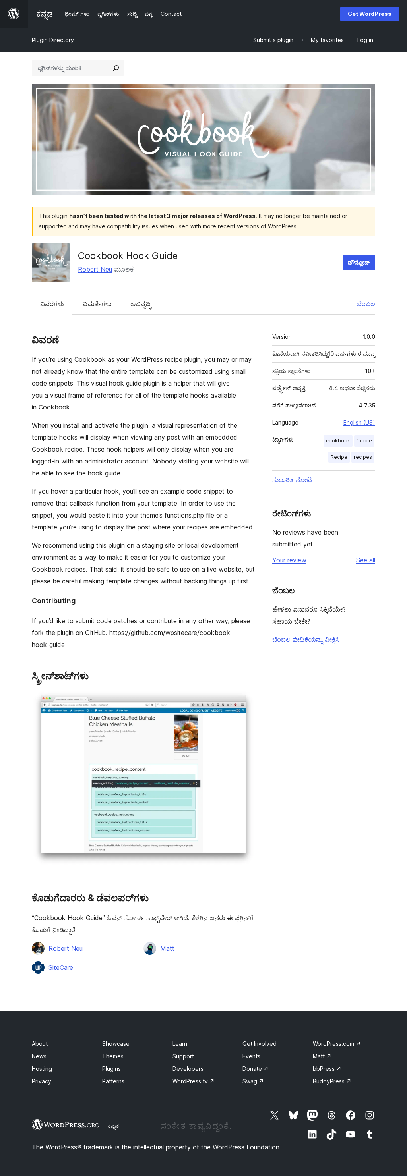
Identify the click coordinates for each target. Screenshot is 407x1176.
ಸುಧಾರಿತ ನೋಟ (292, 480)
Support (183, 1056)
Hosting (42, 1068)
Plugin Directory (53, 40)
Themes (113, 1056)
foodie (364, 441)
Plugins (111, 1068)
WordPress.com (337, 1043)
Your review (289, 560)
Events (251, 1056)
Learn (179, 1043)
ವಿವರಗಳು (52, 304)
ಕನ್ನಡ (113, 1125)
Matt (167, 948)
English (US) (359, 422)
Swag (253, 1081)
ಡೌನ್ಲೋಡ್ (359, 262)
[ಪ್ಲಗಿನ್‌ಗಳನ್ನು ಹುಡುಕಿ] (116, 68)
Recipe (339, 457)
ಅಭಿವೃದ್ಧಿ (140, 304)
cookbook (338, 441)
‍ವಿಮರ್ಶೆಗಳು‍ (97, 304)
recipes (363, 457)
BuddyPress (332, 1081)
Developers (188, 1068)
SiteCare (60, 967)
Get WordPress (369, 13)
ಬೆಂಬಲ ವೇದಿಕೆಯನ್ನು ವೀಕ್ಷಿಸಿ (305, 639)
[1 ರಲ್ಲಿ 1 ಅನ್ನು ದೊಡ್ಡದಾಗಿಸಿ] (244, 701)
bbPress (327, 1068)
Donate (255, 1068)
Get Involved (259, 1043)
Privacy (41, 1081)
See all (365, 560)
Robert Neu (95, 269)
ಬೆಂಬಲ (366, 304)
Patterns (113, 1081)
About (40, 1043)
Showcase (116, 1043)
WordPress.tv (193, 1081)
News (39, 1056)
